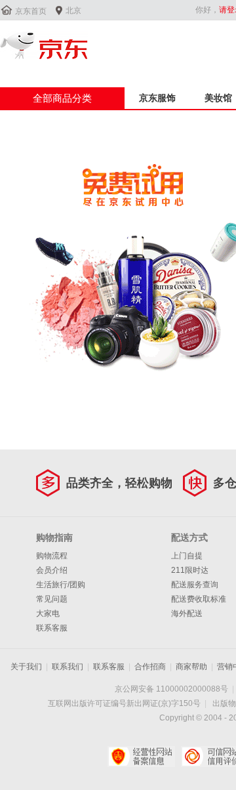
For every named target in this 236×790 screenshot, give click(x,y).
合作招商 (150, 666)
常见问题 (52, 599)
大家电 (48, 613)
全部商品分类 (62, 98)
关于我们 (26, 666)
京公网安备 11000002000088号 (171, 689)
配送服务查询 (194, 584)
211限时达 (189, 570)
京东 (44, 45)
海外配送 (187, 613)
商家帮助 (191, 666)
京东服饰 (157, 98)
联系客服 (52, 628)
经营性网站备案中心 (141, 756)
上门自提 (187, 555)
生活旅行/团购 (60, 584)
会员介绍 (52, 570)
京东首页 (31, 11)
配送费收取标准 (198, 599)
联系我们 (67, 666)
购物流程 (52, 555)
